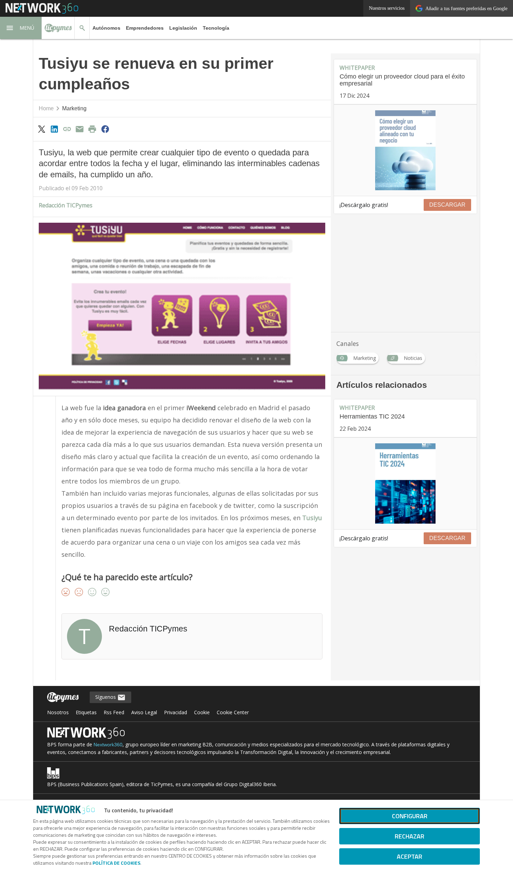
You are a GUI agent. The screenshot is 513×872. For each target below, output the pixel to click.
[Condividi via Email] (79, 129)
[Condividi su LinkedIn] (54, 129)
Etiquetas (86, 712)
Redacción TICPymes (65, 205)
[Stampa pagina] (92, 129)
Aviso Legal (144, 712)
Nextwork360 (108, 744)
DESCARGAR (447, 205)
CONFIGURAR (410, 816)
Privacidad (175, 712)
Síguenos (106, 697)
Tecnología (216, 28)
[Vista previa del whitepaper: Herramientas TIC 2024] (405, 483)
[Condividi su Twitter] (41, 129)
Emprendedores (145, 28)
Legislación (183, 28)
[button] (21, 28)
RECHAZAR (409, 836)
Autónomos (106, 28)
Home (46, 108)
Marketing (74, 108)
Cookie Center (233, 712)
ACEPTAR (409, 856)
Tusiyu (312, 517)
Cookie (202, 712)
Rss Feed (114, 712)
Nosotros (58, 712)
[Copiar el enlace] (67, 129)
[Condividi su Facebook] (105, 129)
